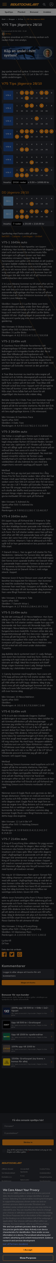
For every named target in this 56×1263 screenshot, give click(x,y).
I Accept (28, 1250)
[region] (28, 1222)
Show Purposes (28, 1258)
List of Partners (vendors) (15, 1244)
